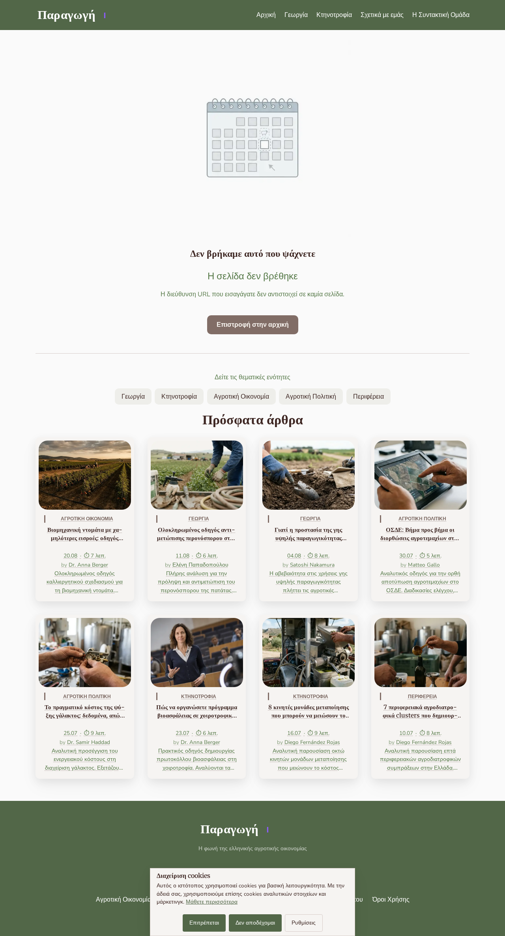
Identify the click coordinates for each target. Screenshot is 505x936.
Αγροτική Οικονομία (241, 396)
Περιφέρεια (368, 396)
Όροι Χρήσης (391, 899)
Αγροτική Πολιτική (311, 396)
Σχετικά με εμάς (382, 15)
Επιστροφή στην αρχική (253, 324)
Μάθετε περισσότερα (212, 902)
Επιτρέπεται (204, 923)
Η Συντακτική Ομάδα (440, 15)
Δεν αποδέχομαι (255, 923)
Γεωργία (296, 15)
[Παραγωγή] (71, 15)
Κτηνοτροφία (334, 15)
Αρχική (266, 15)
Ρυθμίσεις (304, 923)
